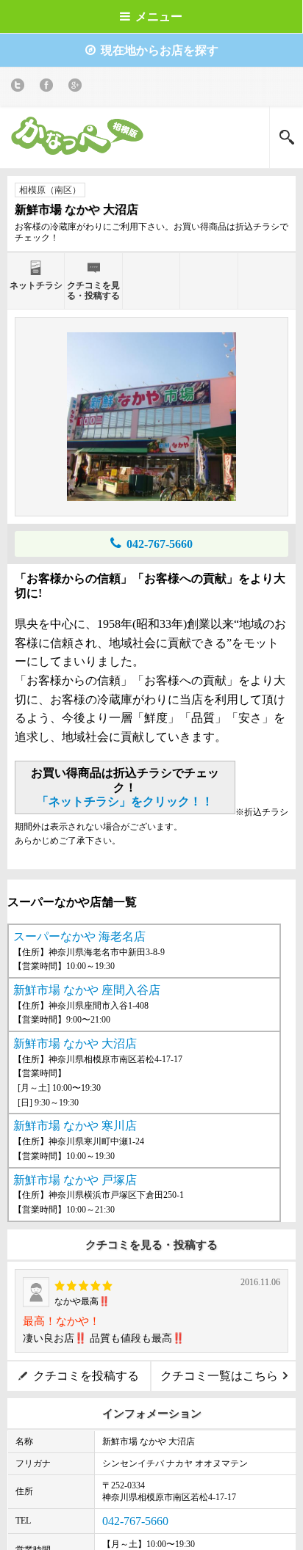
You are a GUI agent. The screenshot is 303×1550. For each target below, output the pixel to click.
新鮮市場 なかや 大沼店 (75, 1043)
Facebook (49, 87)
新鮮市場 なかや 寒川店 (75, 1125)
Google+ (77, 87)
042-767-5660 (159, 544)
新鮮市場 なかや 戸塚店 (75, 1180)
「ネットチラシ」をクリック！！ (125, 801)
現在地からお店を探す (159, 50)
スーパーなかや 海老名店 (79, 936)
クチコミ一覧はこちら (219, 1376)
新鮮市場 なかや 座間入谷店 (86, 990)
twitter (20, 87)
